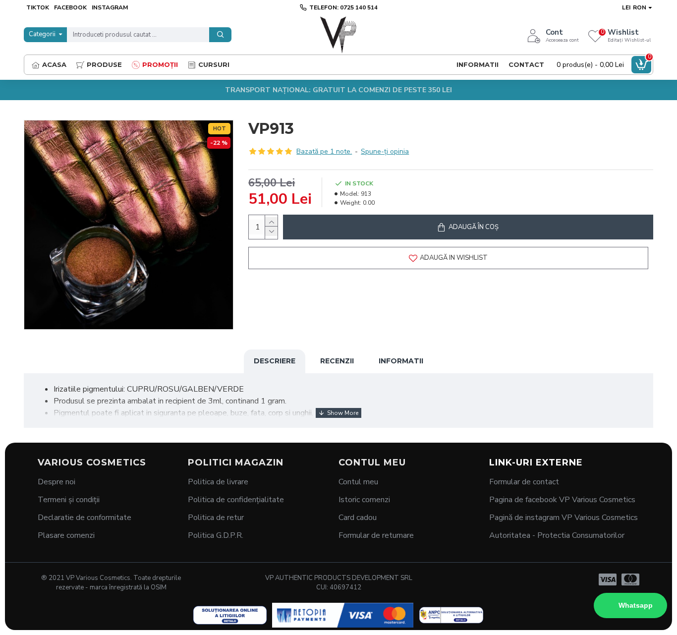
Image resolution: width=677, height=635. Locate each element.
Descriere (274, 360)
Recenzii (337, 360)
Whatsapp (636, 605)
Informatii (401, 360)
